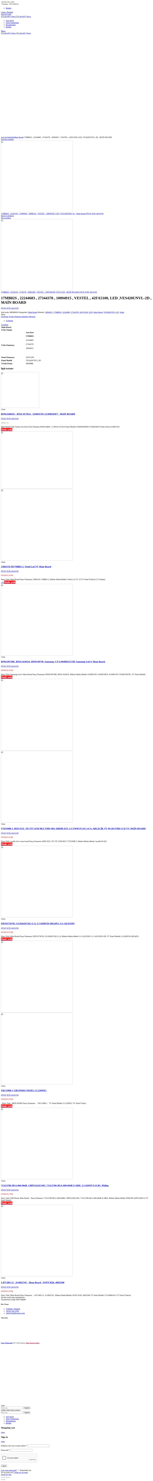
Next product (6, 218)
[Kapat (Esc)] (2, 1477)
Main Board (18, 137)
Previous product (7, 139)
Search (27, 1408)
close (3, 1432)
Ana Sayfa (5, 137)
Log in (4, 1466)
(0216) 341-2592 (12, 1311)
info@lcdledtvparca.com (15, 1313)
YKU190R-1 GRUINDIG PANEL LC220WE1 (23, 1090)
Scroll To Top (6, 1475)
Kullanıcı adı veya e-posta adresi (14, 1446)
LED (91, 312)
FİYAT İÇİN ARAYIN (95, 214)
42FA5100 (84, 312)
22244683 (66, 312)
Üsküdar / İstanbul (13, 1309)
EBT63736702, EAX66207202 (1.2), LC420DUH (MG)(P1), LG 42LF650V (38, 923)
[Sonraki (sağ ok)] (4, 1479)
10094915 (49, 312)
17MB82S (57, 312)
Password (5, 1450)
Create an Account (21, 1472)
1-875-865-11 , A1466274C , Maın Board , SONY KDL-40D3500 (32, 1282)
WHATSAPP (6, 14)
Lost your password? (9, 1470)
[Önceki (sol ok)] (2, 1479)
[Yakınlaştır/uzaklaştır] (9, 1477)
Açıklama (9, 321)
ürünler (11, 137)
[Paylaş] (4, 1477)
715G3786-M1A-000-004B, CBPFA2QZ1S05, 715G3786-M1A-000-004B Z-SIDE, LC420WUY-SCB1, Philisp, (55, 1185)
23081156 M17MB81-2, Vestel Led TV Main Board (26, 566)
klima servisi (5, 1345)
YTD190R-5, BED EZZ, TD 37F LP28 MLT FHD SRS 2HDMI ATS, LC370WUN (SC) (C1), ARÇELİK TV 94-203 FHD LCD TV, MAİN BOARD (73, 828)
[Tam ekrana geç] (7, 1477)
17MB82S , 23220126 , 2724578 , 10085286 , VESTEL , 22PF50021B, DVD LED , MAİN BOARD (40, 292)
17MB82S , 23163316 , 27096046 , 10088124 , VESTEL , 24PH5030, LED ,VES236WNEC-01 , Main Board (43, 214)
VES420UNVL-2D (111, 312)
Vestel (122, 312)
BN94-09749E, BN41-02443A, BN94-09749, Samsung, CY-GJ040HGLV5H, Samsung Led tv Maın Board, (53, 661)
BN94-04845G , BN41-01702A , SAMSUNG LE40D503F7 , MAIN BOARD (38, 414)
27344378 (75, 312)
